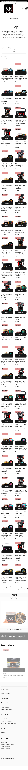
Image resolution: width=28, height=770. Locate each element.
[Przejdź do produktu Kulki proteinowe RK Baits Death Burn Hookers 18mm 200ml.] (20, 330)
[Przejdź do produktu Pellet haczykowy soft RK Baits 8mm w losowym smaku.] (14, 660)
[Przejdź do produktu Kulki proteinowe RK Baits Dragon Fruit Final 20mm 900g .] (20, 460)
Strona (8, 588)
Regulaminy (4, 718)
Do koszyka (7, 73)
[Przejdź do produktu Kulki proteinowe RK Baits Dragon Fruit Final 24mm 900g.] (20, 482)
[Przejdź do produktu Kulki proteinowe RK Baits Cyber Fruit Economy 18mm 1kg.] (20, 156)
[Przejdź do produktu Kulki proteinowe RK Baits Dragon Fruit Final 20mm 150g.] (7, 460)
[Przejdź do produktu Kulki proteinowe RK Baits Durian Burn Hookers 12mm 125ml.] (7, 569)
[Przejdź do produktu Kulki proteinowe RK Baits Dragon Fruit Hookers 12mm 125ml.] (20, 504)
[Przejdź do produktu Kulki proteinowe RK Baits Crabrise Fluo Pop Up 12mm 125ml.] (7, 69)
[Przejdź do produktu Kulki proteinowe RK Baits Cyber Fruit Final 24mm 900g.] (20, 199)
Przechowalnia (4, 698)
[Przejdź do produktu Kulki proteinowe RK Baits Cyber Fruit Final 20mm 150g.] (7, 177)
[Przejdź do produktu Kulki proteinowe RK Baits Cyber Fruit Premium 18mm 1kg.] (20, 243)
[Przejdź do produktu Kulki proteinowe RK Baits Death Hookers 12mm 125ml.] (20, 286)
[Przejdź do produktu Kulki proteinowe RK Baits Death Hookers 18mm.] (7, 308)
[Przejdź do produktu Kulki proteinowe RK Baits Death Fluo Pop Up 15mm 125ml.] (7, 395)
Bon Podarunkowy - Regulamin (9, 723)
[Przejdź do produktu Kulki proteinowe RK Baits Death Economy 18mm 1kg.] (7, 286)
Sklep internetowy (13, 768)
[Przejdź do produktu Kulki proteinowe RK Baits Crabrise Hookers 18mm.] (20, 90)
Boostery (6, 47)
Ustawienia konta (5, 695)
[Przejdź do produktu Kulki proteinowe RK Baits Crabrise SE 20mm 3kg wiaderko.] (20, 112)
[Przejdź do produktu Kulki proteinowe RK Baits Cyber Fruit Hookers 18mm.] (7, 243)
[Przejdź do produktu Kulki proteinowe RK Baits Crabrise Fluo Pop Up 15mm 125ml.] (20, 69)
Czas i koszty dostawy (6, 709)
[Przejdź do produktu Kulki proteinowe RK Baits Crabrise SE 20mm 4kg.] (7, 134)
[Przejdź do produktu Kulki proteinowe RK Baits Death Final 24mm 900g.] (20, 373)
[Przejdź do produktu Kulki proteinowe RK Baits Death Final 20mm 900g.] (20, 352)
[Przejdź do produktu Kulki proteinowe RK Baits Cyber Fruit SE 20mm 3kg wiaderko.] (7, 264)
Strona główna (14, 18)
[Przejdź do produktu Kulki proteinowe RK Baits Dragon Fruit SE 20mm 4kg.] (20, 547)
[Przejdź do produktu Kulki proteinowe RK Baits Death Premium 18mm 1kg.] (20, 308)
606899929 (4, 742)
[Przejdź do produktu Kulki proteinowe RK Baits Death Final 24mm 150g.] (7, 373)
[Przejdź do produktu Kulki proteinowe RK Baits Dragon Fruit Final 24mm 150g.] (7, 482)
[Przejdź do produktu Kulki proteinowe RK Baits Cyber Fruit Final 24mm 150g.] (7, 199)
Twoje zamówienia (5, 693)
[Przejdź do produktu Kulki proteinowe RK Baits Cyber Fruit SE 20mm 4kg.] (20, 264)
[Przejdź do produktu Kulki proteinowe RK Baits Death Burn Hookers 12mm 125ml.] (7, 330)
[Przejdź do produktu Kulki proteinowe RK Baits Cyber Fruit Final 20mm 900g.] (20, 177)
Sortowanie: (4, 56)
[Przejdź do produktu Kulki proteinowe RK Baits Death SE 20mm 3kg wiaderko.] (20, 395)
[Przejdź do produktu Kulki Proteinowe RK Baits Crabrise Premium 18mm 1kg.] (7, 112)
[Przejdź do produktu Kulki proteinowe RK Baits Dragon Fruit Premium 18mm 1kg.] (20, 526)
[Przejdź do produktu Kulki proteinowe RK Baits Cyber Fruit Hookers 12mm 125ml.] (20, 221)
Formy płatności (5, 707)
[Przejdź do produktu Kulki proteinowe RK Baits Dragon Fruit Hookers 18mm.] (7, 526)
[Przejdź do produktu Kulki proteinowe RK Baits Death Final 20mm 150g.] (7, 352)
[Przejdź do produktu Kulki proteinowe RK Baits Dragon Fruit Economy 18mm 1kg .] (20, 417)
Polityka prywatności (6, 721)
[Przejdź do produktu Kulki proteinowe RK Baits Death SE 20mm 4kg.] (7, 417)
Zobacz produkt (14, 670)
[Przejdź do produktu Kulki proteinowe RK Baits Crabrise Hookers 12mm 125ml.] (7, 90)
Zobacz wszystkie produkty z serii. (14, 629)
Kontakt (3, 732)
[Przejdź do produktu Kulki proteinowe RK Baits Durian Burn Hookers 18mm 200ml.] (20, 569)
